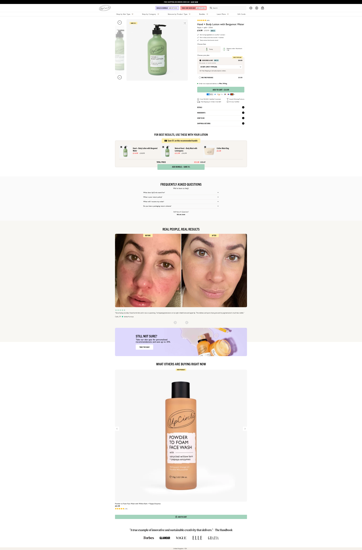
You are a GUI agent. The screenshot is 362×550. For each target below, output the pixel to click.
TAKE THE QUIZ (144, 347)
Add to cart (182, 517)
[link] (203, 20)
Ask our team (181, 214)
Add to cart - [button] (221, 89)
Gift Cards (241, 14)
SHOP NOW (194, 2)
